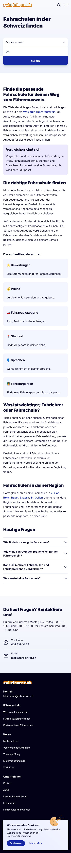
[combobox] (35, 42)
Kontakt (7, 783)
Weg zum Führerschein (15, 712)
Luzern (24, 497)
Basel (14, 497)
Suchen (35, 60)
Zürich (55, 493)
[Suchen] (58, 5)
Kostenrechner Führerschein (18, 725)
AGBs (6, 789)
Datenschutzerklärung (15, 796)
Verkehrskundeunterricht (16, 747)
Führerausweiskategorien (16, 718)
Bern (6, 497)
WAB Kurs (8, 767)
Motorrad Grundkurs (14, 760)
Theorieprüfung (11, 754)
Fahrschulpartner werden (16, 809)
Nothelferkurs (10, 741)
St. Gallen (37, 497)
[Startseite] (17, 5)
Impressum (9, 803)
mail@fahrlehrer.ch (21, 696)
